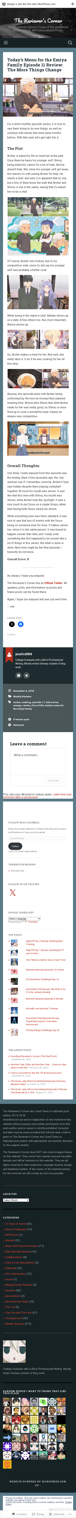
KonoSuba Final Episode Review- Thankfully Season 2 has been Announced (43, 1021)
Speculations (13, 1296)
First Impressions (15, 1273)
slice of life (37, 705)
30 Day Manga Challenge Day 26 (42, 1030)
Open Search (69, 43)
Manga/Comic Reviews (19, 1284)
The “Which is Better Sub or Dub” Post (46, 959)
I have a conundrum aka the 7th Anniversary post (36, 1072)
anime (16, 702)
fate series (52, 702)
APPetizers (12, 1234)
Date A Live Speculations (20, 1262)
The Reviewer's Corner (38, 20)
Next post (18, 725)
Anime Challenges (15, 1229)
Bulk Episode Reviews (18, 1251)
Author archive (18, 675)
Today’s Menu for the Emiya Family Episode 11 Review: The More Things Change (37, 65)
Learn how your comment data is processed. (37, 796)
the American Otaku (16, 1301)
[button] (24, 207)
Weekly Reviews (22, 696)
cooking (26, 702)
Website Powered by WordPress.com (37, 1481)
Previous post (21, 719)
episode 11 (38, 702)
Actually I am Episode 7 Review (42, 1008)
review (26, 705)
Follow (15, 846)
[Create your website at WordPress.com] (38, 4)
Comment (53, 780)
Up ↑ (38, 1485)
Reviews (10, 1290)
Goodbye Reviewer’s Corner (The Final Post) (34, 1056)
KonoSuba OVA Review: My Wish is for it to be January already (46, 991)
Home (9, 1279)
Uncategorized (13, 1318)
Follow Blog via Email (23, 822)
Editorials (10, 1268)
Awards (9, 1240)
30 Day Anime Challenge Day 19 (42, 979)
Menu (6, 43)
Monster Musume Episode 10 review (45, 969)
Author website (26, 675)
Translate (33, 921)
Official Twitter (53, 583)
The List (10, 1307)
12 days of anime (15, 1223)
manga (17, 705)
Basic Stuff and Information (21, 1246)
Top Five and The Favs (18, 1312)
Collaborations (13, 1257)
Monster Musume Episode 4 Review (44, 998)
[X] (12, 893)
